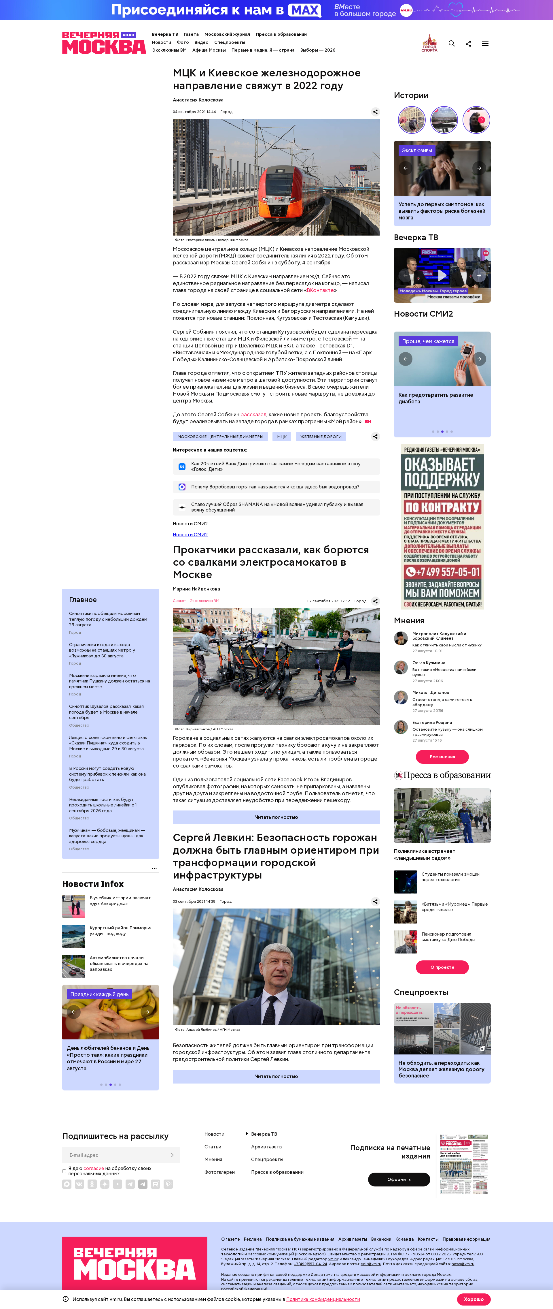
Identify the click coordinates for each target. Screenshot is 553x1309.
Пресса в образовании (281, 34)
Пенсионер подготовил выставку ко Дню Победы (448, 937)
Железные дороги (321, 436)
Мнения (409, 620)
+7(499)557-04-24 (310, 1263)
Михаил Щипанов (430, 693)
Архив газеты (266, 1147)
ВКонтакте (320, 290)
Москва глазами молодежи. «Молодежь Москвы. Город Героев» (442, 275)
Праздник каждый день (99, 994)
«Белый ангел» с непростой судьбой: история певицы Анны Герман (476, 120)
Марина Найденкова (196, 589)
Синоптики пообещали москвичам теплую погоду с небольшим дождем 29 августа (108, 619)
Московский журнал (227, 34)
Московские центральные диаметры (220, 436)
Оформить (399, 1179)
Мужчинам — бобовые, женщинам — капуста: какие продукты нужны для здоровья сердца (107, 835)
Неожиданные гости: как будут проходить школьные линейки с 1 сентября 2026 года (103, 804)
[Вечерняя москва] (134, 1264)
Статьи (212, 1147)
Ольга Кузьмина (429, 663)
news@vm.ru (463, 1263)
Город (75, 632)
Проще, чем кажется (428, 341)
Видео (202, 42)
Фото (183, 42)
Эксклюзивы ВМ (169, 50)
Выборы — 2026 (317, 50)
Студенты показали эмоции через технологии (451, 877)
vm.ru (333, 1259)
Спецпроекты (229, 42)
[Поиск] (451, 43)
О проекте (442, 967)
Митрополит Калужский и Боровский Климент (439, 636)
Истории (411, 95)
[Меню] (485, 43)
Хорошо (474, 1299)
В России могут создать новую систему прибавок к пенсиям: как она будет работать (107, 773)
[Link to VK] (79, 1184)
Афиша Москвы (209, 50)
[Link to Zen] (104, 1184)
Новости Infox (93, 884)
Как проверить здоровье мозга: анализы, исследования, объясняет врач (442, 168)
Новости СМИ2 (190, 535)
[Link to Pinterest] (168, 1184)
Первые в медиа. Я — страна (263, 50)
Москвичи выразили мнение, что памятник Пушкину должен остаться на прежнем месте (109, 680)
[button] (74, 1012)
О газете (230, 1239)
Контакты (428, 1239)
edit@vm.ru (371, 1263)
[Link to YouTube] (117, 1184)
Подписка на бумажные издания (300, 1239)
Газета (191, 34)
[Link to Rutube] (155, 1184)
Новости (161, 42)
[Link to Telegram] (130, 1184)
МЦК (282, 436)
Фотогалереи (219, 1172)
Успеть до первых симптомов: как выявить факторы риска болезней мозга (442, 211)
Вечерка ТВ (165, 34)
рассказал (253, 414)
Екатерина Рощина (432, 722)
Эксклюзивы (417, 150)
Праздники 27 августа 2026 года (110, 1012)
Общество (79, 725)
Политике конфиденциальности (323, 1299)
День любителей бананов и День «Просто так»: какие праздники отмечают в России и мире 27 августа (108, 1058)
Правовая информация (466, 1239)
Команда (404, 1239)
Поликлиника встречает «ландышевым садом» (424, 854)
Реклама (253, 1239)
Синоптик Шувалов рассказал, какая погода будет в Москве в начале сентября (106, 712)
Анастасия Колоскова (198, 100)
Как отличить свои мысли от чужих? (447, 645)
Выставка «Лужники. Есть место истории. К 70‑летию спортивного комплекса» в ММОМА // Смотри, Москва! (412, 120)
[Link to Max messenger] (66, 1184)
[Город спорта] (429, 43)
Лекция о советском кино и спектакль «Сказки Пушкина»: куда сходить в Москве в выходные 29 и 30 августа (108, 742)
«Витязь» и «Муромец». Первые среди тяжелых (455, 907)
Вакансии (381, 1239)
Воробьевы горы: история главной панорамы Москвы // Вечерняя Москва (444, 120)
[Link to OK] (92, 1184)
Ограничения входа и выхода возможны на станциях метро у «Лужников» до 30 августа (102, 650)
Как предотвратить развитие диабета (442, 359)
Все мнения (442, 757)
